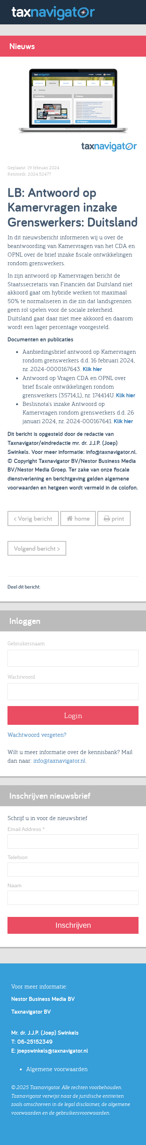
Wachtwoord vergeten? (36, 734)
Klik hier (93, 369)
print (117, 518)
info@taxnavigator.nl (59, 760)
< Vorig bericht (33, 518)
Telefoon (17, 857)
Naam (14, 885)
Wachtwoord (21, 676)
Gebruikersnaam (26, 643)
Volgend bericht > (37, 548)
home (81, 518)
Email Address (26, 829)
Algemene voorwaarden (57, 1069)
